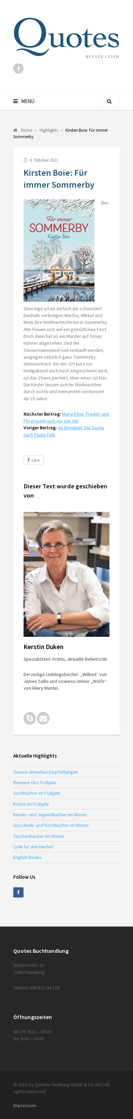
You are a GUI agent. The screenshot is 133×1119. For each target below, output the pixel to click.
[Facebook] (18, 68)
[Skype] (30, 718)
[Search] (109, 101)
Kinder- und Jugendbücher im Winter (50, 815)
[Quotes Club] (66, 37)
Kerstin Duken (43, 647)
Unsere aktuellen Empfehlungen (45, 772)
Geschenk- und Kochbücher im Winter (51, 825)
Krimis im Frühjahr (31, 804)
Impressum (24, 1105)
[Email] (43, 718)
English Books (27, 857)
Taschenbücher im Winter (38, 836)
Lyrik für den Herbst (33, 847)
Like (36, 460)
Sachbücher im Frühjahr (37, 793)
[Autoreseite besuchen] (66, 574)
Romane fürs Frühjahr (35, 782)
